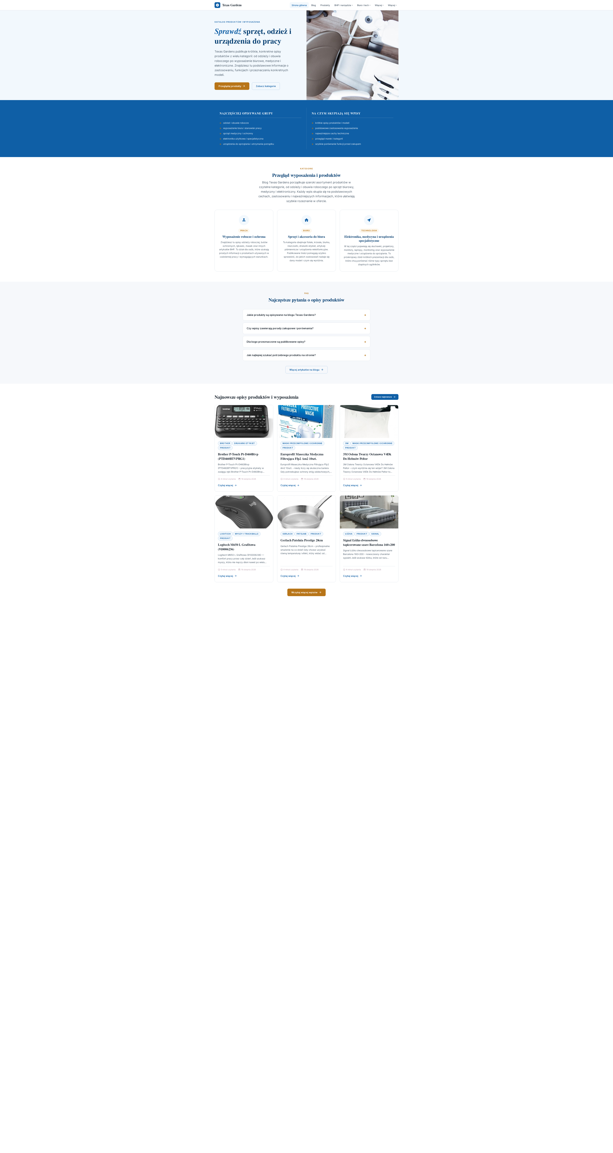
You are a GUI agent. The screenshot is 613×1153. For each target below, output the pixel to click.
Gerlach (287, 534)
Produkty (325, 5)
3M (346, 443)
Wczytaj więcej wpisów (304, 592)
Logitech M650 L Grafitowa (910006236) (236, 546)
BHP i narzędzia (342, 5)
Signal (375, 534)
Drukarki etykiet (244, 443)
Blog (313, 5)
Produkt (225, 448)
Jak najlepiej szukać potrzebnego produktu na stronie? (281, 355)
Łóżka (348, 534)
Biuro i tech (363, 5)
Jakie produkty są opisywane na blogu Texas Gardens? (281, 315)
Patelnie (301, 534)
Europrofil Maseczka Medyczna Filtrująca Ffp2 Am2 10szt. (301, 456)
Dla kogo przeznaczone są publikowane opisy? (276, 341)
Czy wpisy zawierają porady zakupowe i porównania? (280, 328)
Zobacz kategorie (266, 86)
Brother (225, 443)
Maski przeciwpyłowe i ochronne (302, 443)
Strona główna (299, 5)
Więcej (378, 5)
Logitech (225, 534)
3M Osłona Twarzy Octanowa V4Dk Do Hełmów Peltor (367, 456)
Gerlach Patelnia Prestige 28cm (301, 540)
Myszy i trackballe (246, 534)
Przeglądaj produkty (230, 86)
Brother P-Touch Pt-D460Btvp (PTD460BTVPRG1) (238, 456)
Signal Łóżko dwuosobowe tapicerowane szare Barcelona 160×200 (369, 542)
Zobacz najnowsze (383, 397)
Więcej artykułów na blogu (304, 369)
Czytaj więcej (225, 485)
